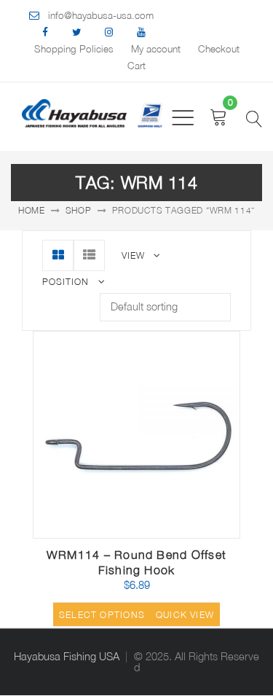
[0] (219, 117)
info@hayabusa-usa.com (101, 15)
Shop (79, 210)
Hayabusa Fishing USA (66, 656)
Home (31, 210)
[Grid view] (58, 255)
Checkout (219, 49)
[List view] (89, 255)
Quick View (185, 614)
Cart (136, 65)
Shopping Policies (74, 49)
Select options (102, 614)
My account (156, 49)
